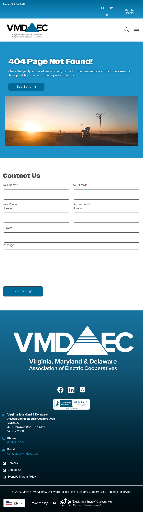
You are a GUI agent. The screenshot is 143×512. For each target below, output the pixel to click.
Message (8, 245)
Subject (7, 228)
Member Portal (130, 12)
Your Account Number (81, 206)
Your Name (10, 185)
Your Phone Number (10, 206)
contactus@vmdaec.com (23, 453)
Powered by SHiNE (44, 503)
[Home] (27, 30)
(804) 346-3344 (17, 4)
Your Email (79, 185)
